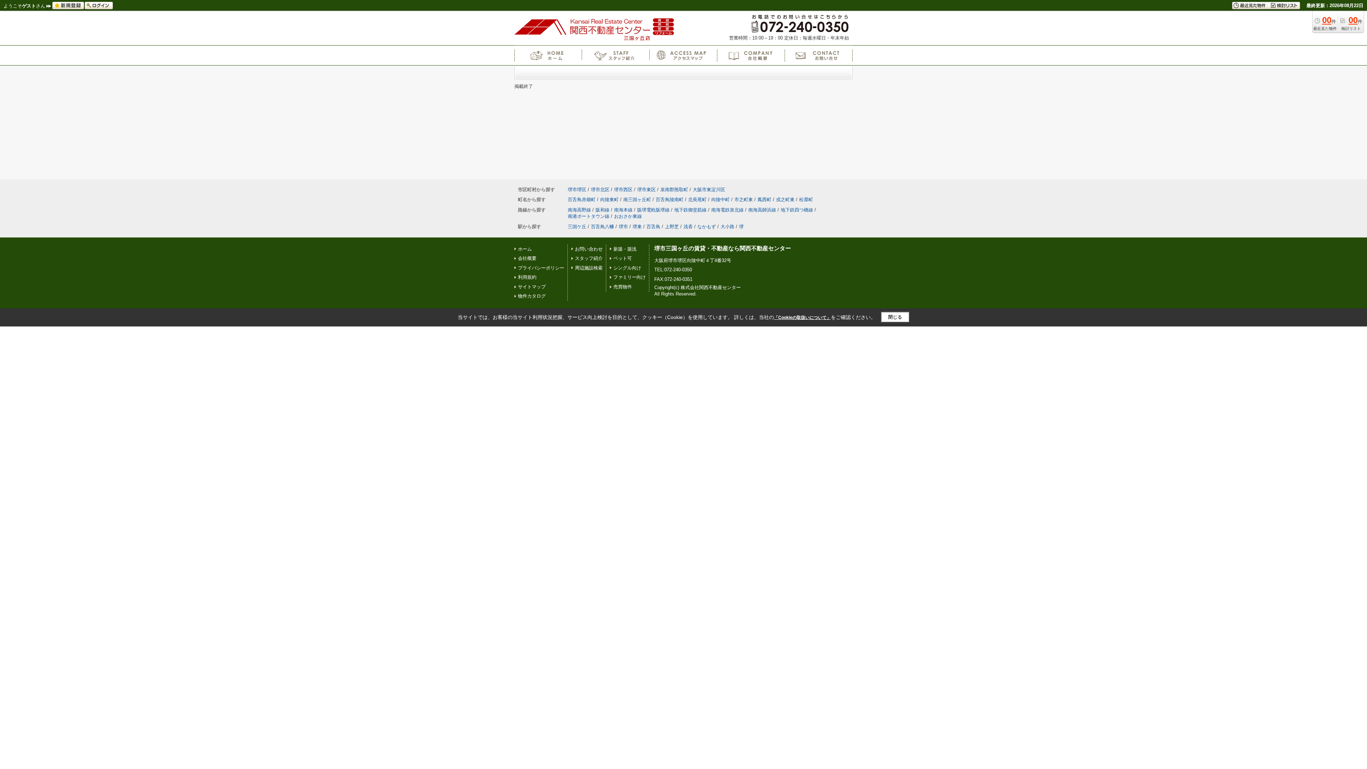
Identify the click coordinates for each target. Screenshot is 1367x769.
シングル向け (627, 268)
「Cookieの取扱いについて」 (802, 317)
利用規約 (527, 277)
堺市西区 (623, 189)
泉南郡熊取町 (674, 189)
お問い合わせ (589, 249)
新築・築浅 (625, 249)
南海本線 (623, 210)
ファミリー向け (629, 277)
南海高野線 (579, 210)
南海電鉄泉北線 (727, 210)
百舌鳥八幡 (602, 226)
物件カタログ (532, 296)
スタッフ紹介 (589, 258)
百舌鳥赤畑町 (582, 199)
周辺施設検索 (589, 268)
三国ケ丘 (577, 226)
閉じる (895, 317)
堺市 (623, 226)
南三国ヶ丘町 (637, 199)
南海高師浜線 (762, 210)
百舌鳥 (653, 226)
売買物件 (622, 286)
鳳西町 (764, 199)
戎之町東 (785, 199)
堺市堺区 (577, 189)
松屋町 (806, 199)
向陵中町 (720, 199)
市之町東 (743, 199)
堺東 (637, 226)
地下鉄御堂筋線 (690, 210)
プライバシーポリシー (541, 268)
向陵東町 (609, 199)
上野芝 (672, 226)
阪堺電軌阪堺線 (653, 210)
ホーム (525, 249)
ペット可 (622, 258)
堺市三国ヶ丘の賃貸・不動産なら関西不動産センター (722, 248)
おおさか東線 (628, 216)
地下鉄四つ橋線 (797, 210)
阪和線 (602, 210)
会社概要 (527, 258)
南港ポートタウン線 (588, 216)
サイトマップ (532, 286)
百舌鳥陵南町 (670, 199)
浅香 (688, 226)
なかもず (706, 226)
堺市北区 (600, 189)
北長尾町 (697, 199)
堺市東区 (646, 189)
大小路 (727, 226)
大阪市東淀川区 (709, 189)
